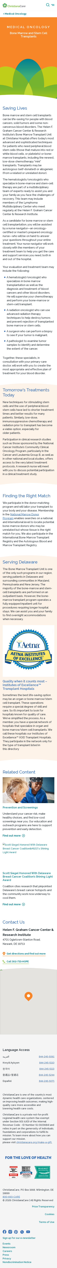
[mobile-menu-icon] (52, 5)
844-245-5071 (46, 1081)
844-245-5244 (46, 1074)
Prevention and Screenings (20, 807)
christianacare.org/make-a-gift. (34, 1142)
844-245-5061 (46, 1056)
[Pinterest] (16, 1231)
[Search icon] (47, 5)
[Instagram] (10, 1231)
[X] (22, 1231)
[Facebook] (4, 1231)
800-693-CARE (11, 1196)
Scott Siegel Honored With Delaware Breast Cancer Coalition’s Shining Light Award (28, 877)
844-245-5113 (46, 1068)
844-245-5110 (46, 1062)
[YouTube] (28, 1231)
